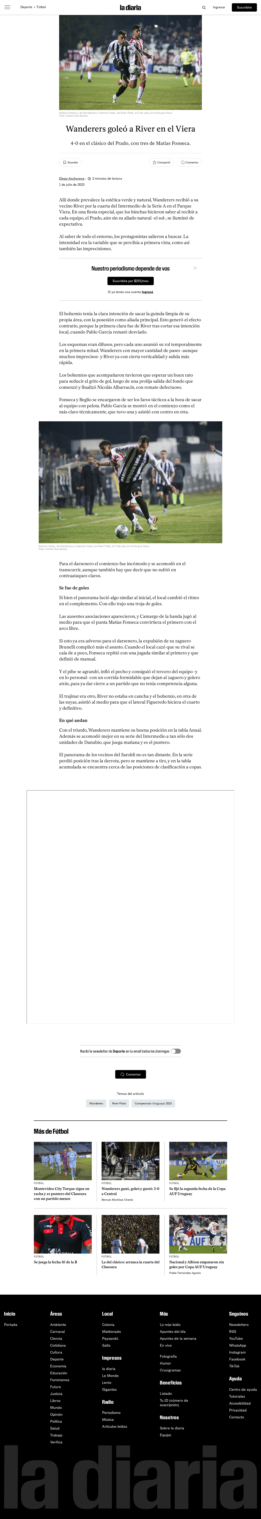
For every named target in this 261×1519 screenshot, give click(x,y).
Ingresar (219, 7)
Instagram (237, 1352)
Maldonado (111, 1331)
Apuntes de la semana (178, 1338)
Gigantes (109, 1389)
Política (56, 1421)
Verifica (56, 1442)
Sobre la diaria (172, 1428)
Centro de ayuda (243, 1389)
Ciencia (56, 1338)
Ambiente (58, 1324)
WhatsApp (237, 1345)
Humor (165, 1363)
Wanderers (96, 1103)
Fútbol (41, 7)
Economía (58, 1366)
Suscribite (244, 7)
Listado (166, 1393)
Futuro (55, 1387)
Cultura (56, 1352)
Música (108, 1419)
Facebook (237, 1359)
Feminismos (59, 1380)
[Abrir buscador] (204, 7)
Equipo (165, 1435)
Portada (10, 1324)
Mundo (56, 1407)
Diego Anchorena (71, 178)
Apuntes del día (173, 1331)
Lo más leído (170, 1324)
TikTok (234, 1366)
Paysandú (110, 1338)
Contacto (236, 1417)
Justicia (56, 1394)
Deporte (26, 7)
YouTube (236, 1338)
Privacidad (238, 1410)
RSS (232, 1331)
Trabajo (56, 1435)
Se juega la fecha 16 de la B (55, 1262)
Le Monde (110, 1375)
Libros (55, 1400)
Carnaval (57, 1331)
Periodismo (111, 1412)
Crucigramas (170, 1370)
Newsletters (239, 1324)
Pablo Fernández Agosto (185, 1273)
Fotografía (168, 1356)
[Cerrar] (195, 268)
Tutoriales (237, 1396)
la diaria (108, 1369)
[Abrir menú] (7, 7)
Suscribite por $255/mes (131, 281)
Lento (106, 1382)
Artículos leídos (114, 1426)
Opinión (56, 1414)
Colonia (108, 1324)
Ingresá (147, 292)
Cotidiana (58, 1345)
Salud (55, 1428)
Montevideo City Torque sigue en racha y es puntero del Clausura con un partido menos (61, 1194)
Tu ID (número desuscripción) (174, 1402)
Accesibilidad (240, 1403)
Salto (106, 1345)
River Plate (119, 1103)
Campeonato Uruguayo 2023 (153, 1103)
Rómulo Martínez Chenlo (117, 1200)
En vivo (166, 1345)
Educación (58, 1373)
